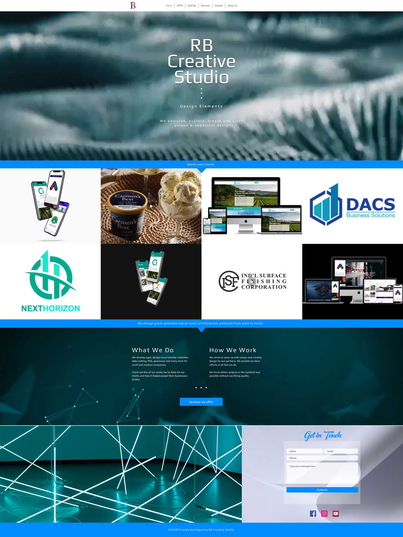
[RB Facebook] (313, 514)
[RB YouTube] (336, 514)
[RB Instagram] (324, 514)
